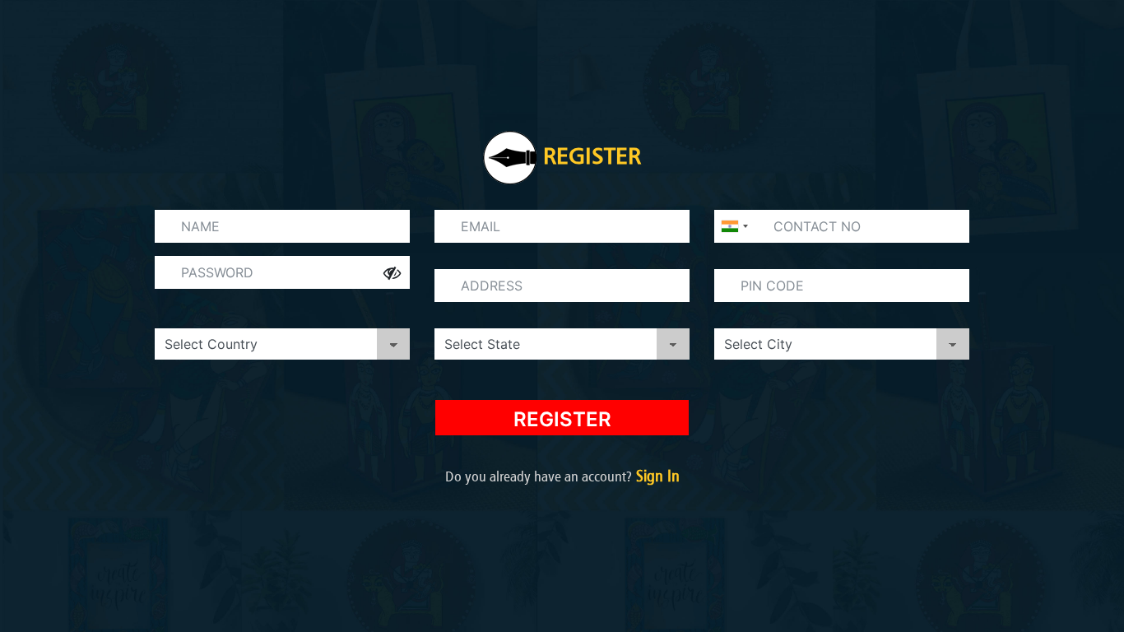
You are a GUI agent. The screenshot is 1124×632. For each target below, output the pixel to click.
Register (562, 419)
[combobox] (734, 226)
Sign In (656, 476)
